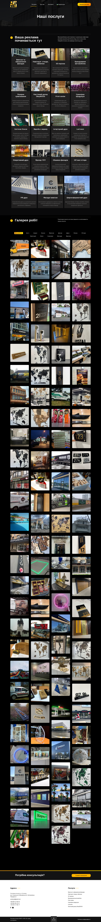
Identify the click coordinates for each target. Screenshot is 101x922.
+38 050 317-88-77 (15, 905)
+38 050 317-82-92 (15, 901)
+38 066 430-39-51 (15, 903)
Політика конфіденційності (84, 919)
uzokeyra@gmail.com (15, 899)
